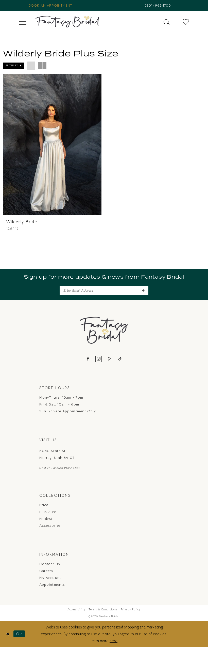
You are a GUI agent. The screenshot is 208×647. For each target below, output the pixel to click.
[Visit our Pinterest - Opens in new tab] (109, 359)
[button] (23, 21)
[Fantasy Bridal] (67, 21)
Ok (19, 633)
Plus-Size (47, 511)
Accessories (50, 525)
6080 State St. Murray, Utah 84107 (57, 454)
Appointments (52, 584)
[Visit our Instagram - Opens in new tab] (98, 359)
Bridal (44, 505)
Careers (46, 570)
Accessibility (76, 609)
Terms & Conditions (103, 609)
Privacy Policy (130, 609)
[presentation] (52, 144)
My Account (50, 577)
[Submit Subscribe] (142, 290)
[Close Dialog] (7, 633)
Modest (46, 518)
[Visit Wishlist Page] (185, 21)
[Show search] (166, 21)
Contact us (49, 564)
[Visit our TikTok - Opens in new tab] (120, 359)
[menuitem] (23, 21)
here (113, 640)
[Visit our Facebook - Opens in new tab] (88, 359)
